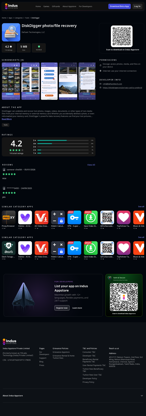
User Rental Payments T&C (94, 365)
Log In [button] (137, 6)
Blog (41, 361)
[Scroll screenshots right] (91, 81)
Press (41, 365)
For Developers (85, 6)
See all (141, 206)
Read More (7, 119)
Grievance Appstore (61, 352)
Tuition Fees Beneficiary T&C (93, 370)
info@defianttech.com (112, 84)
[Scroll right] (141, 217)
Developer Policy (90, 378)
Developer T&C (89, 356)
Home (38, 6)
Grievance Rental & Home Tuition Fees (63, 357)
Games (46, 6)
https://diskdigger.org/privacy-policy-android (122, 87)
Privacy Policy (88, 382)
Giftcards (56, 6)
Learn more (77, 308)
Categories (19, 18)
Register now (62, 308)
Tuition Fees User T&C (92, 375)
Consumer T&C (89, 352)
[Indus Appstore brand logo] (11, 6)
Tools (27, 18)
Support (42, 358)
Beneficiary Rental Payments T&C (90, 360)
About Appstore (69, 6)
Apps (10, 18)
